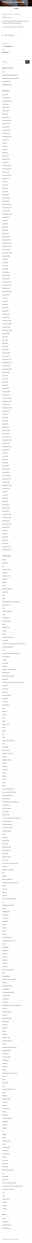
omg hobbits (5, 989)
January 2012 (5, 127)
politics (4, 1031)
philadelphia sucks (7, 1018)
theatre (4, 1112)
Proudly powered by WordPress (10, 1239)
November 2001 (6, 517)
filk (3, 734)
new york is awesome (8, 970)
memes (4, 908)
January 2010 (5, 201)
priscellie (17, 14)
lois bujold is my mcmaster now (10, 882)
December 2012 (6, 120)
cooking (4, 660)
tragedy (4, 1128)
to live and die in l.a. (7, 1118)
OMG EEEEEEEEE (7, 986)
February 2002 (6, 508)
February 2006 (6, 353)
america (4, 559)
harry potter (5, 769)
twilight (4, 1134)
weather (4, 1157)
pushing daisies (6, 1050)
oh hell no (4, 982)
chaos (4, 614)
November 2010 (6, 169)
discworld (4, 685)
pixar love (4, 1024)
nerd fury (4, 953)
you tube (4, 1202)
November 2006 (6, 324)
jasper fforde (5, 840)
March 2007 (5, 311)
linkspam (4, 876)
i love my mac (5, 815)
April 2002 (5, 501)
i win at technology (7, 824)
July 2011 (4, 143)
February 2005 (6, 391)
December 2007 (6, 282)
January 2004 (6, 433)
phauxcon (4, 1015)
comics (4, 634)
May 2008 (5, 265)
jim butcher (5, 844)
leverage (4, 866)
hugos (4, 785)
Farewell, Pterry (6, 81)
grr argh (4, 763)
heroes (4, 773)
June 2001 (5, 533)
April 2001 (5, 540)
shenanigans (5, 1060)
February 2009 (6, 236)
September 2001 (6, 524)
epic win (4, 714)
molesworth (5, 918)
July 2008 (5, 259)
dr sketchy (5, 702)
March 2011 (5, 156)
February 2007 (6, 314)
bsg (3, 595)
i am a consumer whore (8, 789)
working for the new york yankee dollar (12, 1186)
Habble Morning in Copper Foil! (10, 78)
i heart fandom (6, 805)
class (3, 624)
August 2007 (5, 295)
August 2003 (5, 450)
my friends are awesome (8, 940)
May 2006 (5, 343)
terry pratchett (6, 1108)
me (3, 902)
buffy (3, 598)
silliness (4, 1070)
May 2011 (5, 149)
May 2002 (5, 498)
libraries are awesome (8, 869)
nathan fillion (5, 947)
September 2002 (7, 485)
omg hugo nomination (8, 992)
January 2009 (6, 240)
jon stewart (5, 853)
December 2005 (6, 359)
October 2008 (6, 249)
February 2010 (6, 198)
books (4, 585)
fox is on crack (6, 750)
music (3, 931)
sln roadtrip (5, 1082)
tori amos (4, 1125)
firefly (3, 737)
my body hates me (7, 937)
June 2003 (5, 456)
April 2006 (5, 346)
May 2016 (5, 94)
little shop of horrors (7, 879)
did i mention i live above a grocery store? (13, 682)
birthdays (4, 579)
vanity (4, 1144)
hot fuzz (4, 779)
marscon (4, 892)
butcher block (6, 605)
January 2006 (6, 356)
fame (3, 718)
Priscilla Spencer (13, 2)
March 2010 (5, 195)
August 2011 (5, 140)
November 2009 (6, 207)
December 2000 (6, 550)
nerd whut (5, 960)
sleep (3, 1079)
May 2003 (5, 459)
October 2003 (6, 443)
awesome (5, 572)
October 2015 (6, 98)
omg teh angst (10, 35)
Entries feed (5, 1222)
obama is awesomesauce (9, 979)
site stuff (4, 1076)
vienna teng (5, 1150)
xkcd (3, 1196)
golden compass (6, 760)
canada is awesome (7, 611)
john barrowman (6, 847)
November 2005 (6, 362)
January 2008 (6, 278)
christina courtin (6, 621)
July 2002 (4, 491)
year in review (6, 1199)
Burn (3, 72)
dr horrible (5, 698)
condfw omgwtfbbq (7, 647)
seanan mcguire (6, 1057)
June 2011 (5, 146)
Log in (4, 1218)
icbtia (3, 834)
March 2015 (5, 104)
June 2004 (5, 417)
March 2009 (5, 233)
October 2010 (6, 172)
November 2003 (6, 440)
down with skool (6, 695)
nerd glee (4, 957)
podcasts (4, 1028)
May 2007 (5, 304)
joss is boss (5, 860)
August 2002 (5, 488)
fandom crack (5, 724)
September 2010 (6, 175)
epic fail (4, 711)
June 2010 (5, 185)
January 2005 (6, 395)
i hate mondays (6, 798)
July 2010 (4, 182)
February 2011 (6, 159)
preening (4, 1034)
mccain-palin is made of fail (9, 899)
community (5, 640)
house (4, 782)
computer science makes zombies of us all (13, 643)
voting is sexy (6, 1154)
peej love (4, 1008)
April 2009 (5, 230)
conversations (6, 656)
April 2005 (5, 385)
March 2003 (5, 466)
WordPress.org (6, 1228)
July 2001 (4, 530)
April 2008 (5, 269)
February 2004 (6, 430)
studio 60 (4, 1102)
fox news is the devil (7, 753)
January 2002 (5, 511)
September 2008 (7, 253)
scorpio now (5, 1053)
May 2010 (5, 188)
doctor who (5, 689)
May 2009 (5, 227)
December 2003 (6, 437)
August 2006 (6, 333)
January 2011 (5, 162)
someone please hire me (8, 1089)
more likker (5, 921)
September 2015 (6, 101)
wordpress (5, 1179)
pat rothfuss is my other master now (11, 1005)
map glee (4, 889)
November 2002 (6, 479)
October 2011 (6, 133)
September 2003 (7, 446)
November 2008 (6, 246)
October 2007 (6, 288)
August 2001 (5, 527)
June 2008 (5, 262)
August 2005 (6, 372)
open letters (5, 1002)
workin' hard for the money (9, 1183)
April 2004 (5, 424)
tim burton (5, 1115)
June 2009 (5, 224)
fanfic (3, 727)
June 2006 (5, 340)
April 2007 (5, 307)
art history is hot (6, 569)
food (3, 744)
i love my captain (6, 808)
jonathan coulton (6, 857)
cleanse (4, 631)
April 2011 (5, 152)
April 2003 (5, 462)
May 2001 (5, 537)
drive (3, 708)
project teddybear (7, 1041)
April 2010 (5, 191)
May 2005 (5, 382)
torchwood (5, 1121)
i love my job (5, 811)
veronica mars (6, 1147)
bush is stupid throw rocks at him (10, 601)
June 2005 (5, 378)
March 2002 (5, 504)
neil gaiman (5, 950)
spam (3, 1092)
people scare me (6, 1012)
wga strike (5, 1163)
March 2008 (5, 272)
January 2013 (5, 117)
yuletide (4, 1205)
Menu (16, 8)
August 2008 (6, 256)
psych (4, 1044)
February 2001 (6, 546)
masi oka (4, 895)
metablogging (6, 911)
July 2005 (5, 375)
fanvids (4, 731)
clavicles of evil (6, 627)
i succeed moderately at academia (11, 818)
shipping (4, 1063)
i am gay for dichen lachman (9, 792)
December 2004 (6, 398)
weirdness (5, 1160)
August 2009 (6, 217)
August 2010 (5, 178)
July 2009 (5, 220)
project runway (6, 1037)
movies (4, 924)
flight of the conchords (8, 740)
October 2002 (6, 482)
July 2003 (4, 453)
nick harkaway (6, 976)
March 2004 (5, 427)
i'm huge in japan (6, 831)
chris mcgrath (6, 618)
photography (5, 1021)
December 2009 (6, 204)
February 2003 (6, 469)
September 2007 (7, 291)
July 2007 (4, 298)
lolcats (4, 886)
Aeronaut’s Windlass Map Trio (10, 75)
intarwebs (5, 837)
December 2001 (6, 514)
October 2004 (6, 404)
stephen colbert (6, 1099)
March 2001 (5, 543)
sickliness (4, 1066)
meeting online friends (8, 905)
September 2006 (7, 330)
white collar (5, 1166)
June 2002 (5, 495)
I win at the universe (7, 827)
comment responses (7, 637)
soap (3, 1086)
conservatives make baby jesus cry (11, 653)
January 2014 (5, 110)
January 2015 (5, 107)
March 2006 (5, 349)
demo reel (5, 679)
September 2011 (6, 136)
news (3, 973)
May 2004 (5, 420)
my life (4, 944)
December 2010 (6, 165)
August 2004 (6, 411)
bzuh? (3, 608)
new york (4, 966)
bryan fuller (5, 592)
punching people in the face (9, 1047)
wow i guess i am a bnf (8, 1189)
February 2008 (6, 275)
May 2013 (5, 114)
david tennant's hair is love (9, 669)
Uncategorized (6, 1141)
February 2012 (6, 123)
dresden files (5, 705)
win (3, 1173)
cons (3, 650)
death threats (6, 672)
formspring (5, 747)
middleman (5, 915)
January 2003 (5, 472)
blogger (4, 582)
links (3, 873)
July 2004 (5, 414)
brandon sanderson (7, 589)
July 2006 (5, 337)
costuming (5, 663)
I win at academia (6, 821)
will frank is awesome (7, 1170)
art (3, 566)
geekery (4, 756)
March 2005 (5, 388)
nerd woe (4, 963)
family (3, 721)
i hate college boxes (7, 795)
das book (4, 666)
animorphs (5, 563)
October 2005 (6, 366)
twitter (4, 1137)
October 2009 (6, 211)
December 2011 (6, 130)
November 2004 (6, 401)
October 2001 (6, 521)
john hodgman (6, 850)
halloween (5, 766)
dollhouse (4, 692)
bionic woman (6, 576)
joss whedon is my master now (10, 863)
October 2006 (6, 327)
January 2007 (5, 317)
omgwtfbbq (5, 999)
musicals (4, 934)
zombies (4, 1208)
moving (4, 928)
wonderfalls (5, 1176)
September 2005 (7, 369)
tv (2, 1131)
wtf (3, 1192)
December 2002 (6, 475)
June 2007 (5, 301)
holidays (4, 776)
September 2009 (7, 214)
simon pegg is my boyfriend (9, 1073)
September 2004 (7, 408)
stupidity (4, 1105)
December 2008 (6, 243)
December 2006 (6, 320)
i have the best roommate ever (10, 802)
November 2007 (6, 285)
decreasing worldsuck (8, 676)
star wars (4, 1095)
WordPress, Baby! (7, 85)
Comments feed (6, 1225)
